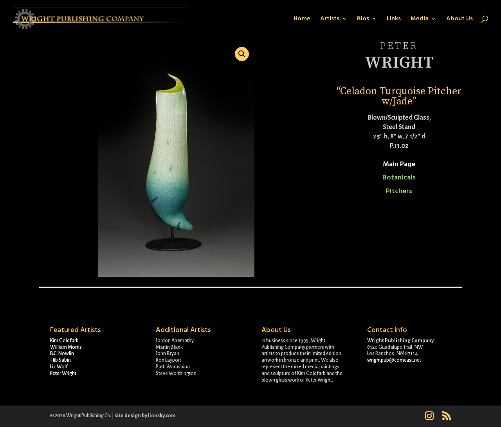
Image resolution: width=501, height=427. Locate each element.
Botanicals (399, 177)
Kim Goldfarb (64, 340)
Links (394, 19)
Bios (363, 19)
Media (420, 19)
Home (302, 19)
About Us (459, 19)
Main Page (399, 164)
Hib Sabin (60, 360)
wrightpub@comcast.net (394, 360)
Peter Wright (63, 373)
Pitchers (399, 191)
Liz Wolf (59, 367)
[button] (242, 54)
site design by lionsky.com (145, 415)
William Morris (66, 347)
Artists (329, 19)
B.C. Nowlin (62, 353)
